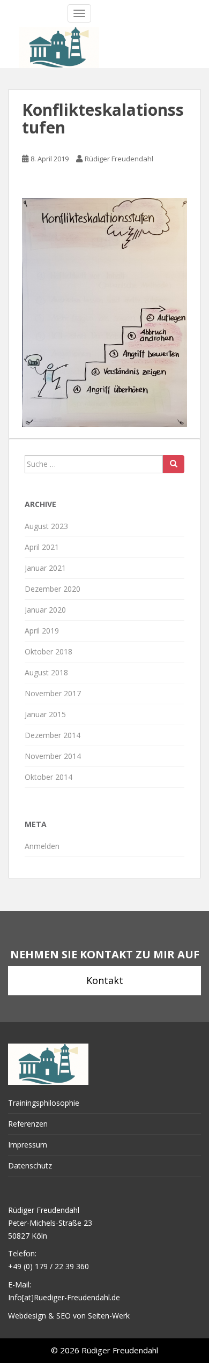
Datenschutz (30, 1165)
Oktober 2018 (48, 651)
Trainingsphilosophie (43, 1103)
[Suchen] (173, 464)
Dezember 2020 (52, 589)
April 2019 (42, 630)
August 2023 (46, 526)
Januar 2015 (45, 714)
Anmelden (42, 846)
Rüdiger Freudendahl (119, 158)
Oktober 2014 (48, 777)
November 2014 (53, 756)
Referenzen (28, 1124)
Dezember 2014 (52, 735)
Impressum (27, 1144)
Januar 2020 (45, 610)
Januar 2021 (45, 568)
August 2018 (46, 672)
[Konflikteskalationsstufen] (104, 311)
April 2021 (42, 547)
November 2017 (53, 693)
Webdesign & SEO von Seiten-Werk (69, 1315)
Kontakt (104, 980)
